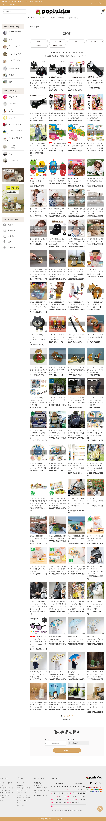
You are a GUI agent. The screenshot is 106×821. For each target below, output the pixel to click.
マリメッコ (12, 97)
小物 (38, 41)
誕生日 (9, 242)
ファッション (57, 41)
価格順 (75, 52)
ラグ (9, 40)
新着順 (81, 52)
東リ (9, 154)
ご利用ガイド (38, 783)
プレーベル (12, 160)
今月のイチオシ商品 (57, 18)
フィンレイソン (14, 118)
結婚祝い (10, 225)
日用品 (10, 75)
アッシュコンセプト (14, 139)
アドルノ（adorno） (11, 147)
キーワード (48, 739)
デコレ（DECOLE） (12, 111)
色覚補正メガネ (57, 46)
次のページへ (82, 56)
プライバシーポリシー (41, 795)
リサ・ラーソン (14, 124)
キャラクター (95, 41)
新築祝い (10, 230)
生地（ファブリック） (14, 61)
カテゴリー (31, 18)
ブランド (43, 18)
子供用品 (38, 46)
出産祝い (10, 236)
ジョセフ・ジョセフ (14, 131)
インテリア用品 (14, 54)
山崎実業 (11, 103)
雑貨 (9, 82)
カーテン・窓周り (14, 33)
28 (68, 716)
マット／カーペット (14, 47)
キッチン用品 (13, 68)
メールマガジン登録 (40, 788)
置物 (76, 41)
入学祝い (10, 247)
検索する (67, 750)
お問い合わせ (73, 18)
